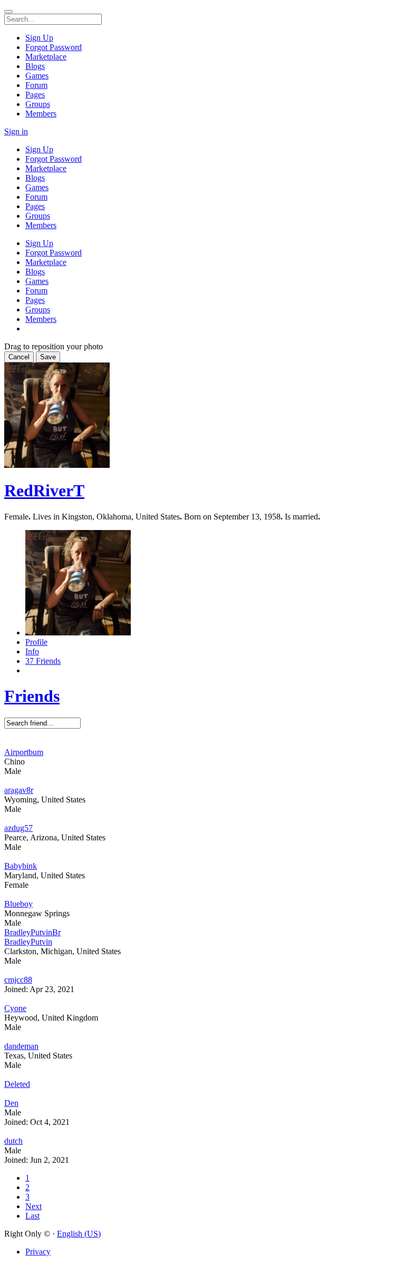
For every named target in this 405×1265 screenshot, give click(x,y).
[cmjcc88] (202, 970)
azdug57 (18, 827)
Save (48, 357)
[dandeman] (202, 1037)
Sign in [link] (16, 131)
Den (11, 1103)
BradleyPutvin (28, 941)
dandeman (21, 1046)
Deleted (17, 1084)
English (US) (79, 1233)
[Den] (202, 1094)
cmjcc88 (18, 979)
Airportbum (23, 752)
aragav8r (18, 790)
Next (33, 1206)
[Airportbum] (202, 743)
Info (32, 651)
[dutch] (202, 1131)
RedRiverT (44, 490)
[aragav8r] (202, 781)
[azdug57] (202, 818)
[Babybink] (202, 856)
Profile (36, 642)
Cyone (15, 1008)
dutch (13, 1140)
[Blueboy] (202, 894)
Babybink (20, 865)
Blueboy (18, 903)
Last (32, 1215)
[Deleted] (202, 1075)
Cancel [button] (19, 357)
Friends (32, 696)
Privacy (38, 1251)
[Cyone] (202, 999)
